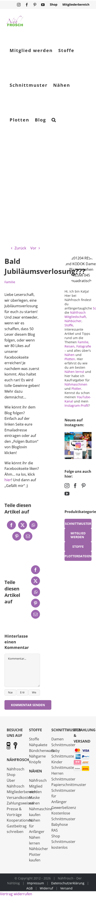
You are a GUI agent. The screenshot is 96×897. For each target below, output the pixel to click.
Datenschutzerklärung (67, 883)
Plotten (70, 359)
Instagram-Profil (76, 405)
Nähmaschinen (76, 384)
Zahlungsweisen (20, 803)
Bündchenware (41, 750)
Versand (66, 888)
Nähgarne (37, 756)
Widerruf (46, 888)
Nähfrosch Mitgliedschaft (75, 314)
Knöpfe (35, 762)
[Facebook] (11, 525)
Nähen (70, 355)
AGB (29, 888)
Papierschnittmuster (68, 784)
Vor (33, 248)
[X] (22, 525)
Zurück (20, 248)
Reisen (70, 346)
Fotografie (83, 346)
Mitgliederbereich (21, 791)
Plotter (76, 388)
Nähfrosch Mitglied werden (38, 786)
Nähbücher (73, 321)
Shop (55, 836)
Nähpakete (38, 744)
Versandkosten (19, 797)
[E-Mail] (27, 536)
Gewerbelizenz (63, 807)
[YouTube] (67, 493)
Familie (9, 282)
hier (7, 479)
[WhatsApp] (33, 525)
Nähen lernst (74, 372)
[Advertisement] (48, 187)
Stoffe (69, 325)
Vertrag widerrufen (16, 893)
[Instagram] (67, 485)
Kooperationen (19, 820)
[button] (54, 120)
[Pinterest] (16, 536)
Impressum (35, 883)
